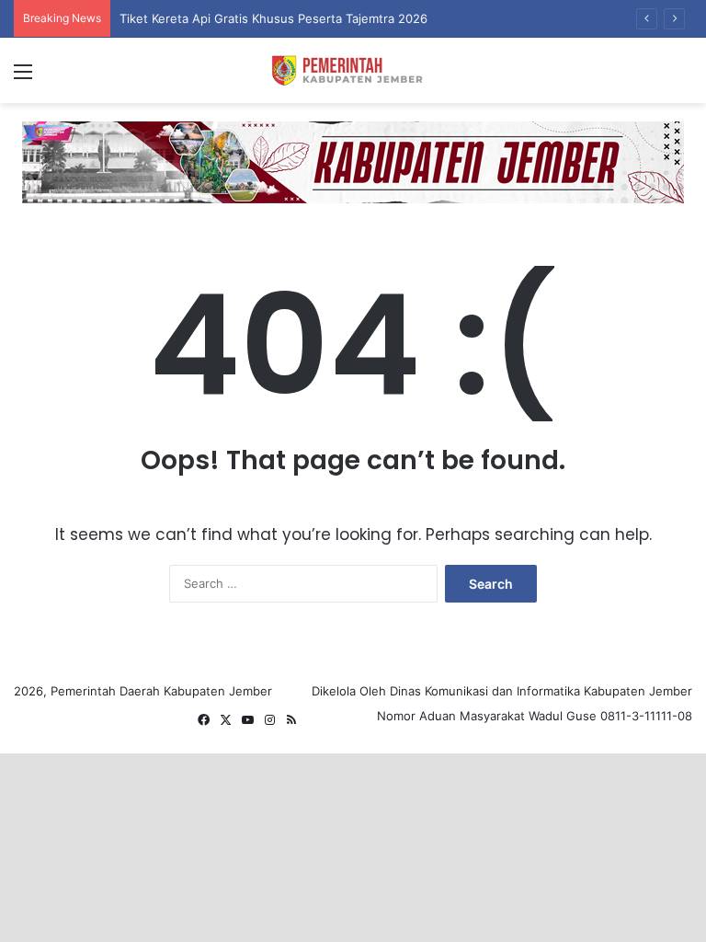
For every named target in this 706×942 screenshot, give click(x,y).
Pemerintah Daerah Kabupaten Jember (161, 691)
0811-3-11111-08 (646, 715)
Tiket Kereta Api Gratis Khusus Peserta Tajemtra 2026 (273, 18)
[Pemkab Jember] (353, 70)
